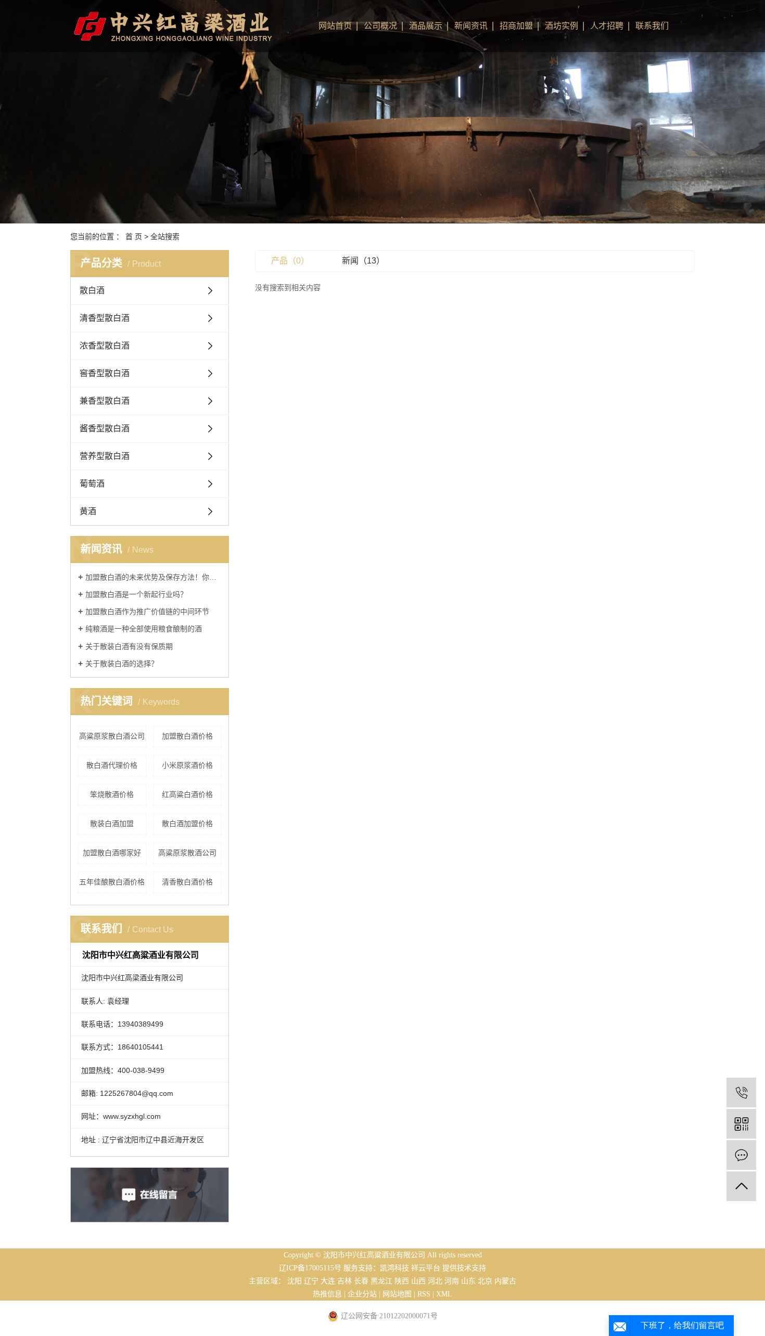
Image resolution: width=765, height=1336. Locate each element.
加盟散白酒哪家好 (112, 852)
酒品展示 (425, 25)
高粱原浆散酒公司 (187, 852)
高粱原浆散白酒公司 (112, 736)
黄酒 (88, 511)
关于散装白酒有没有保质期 (129, 646)
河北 (435, 1281)
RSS (423, 1294)
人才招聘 (606, 25)
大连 (328, 1281)
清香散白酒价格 (187, 882)
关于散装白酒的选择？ (121, 663)
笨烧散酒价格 (112, 794)
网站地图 (397, 1294)
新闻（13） (363, 260)
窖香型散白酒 (105, 373)
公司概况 (380, 25)
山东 (468, 1281)
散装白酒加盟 (112, 823)
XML (444, 1294)
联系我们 (652, 25)
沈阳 (294, 1281)
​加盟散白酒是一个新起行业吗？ (136, 594)
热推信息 (327, 1294)
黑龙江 (381, 1281)
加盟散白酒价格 (187, 736)
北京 (485, 1281)
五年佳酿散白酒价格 (112, 882)
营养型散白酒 (105, 456)
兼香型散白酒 (105, 400)
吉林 (344, 1281)
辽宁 (311, 1281)
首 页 (133, 236)
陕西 (401, 1281)
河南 (451, 1281)
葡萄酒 (92, 483)
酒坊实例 (561, 25)
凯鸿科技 (394, 1268)
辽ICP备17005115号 (310, 1268)
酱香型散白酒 (105, 428)
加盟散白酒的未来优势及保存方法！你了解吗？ (153, 577)
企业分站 (362, 1294)
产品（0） (290, 260)
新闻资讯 (471, 25)
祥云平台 (425, 1268)
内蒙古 (505, 1281)
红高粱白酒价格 (187, 794)
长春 (361, 1281)
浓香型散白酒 (105, 345)
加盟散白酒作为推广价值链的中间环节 (147, 611)
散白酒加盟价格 (187, 823)
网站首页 (335, 25)
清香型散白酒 (105, 318)
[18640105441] (741, 1092)
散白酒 (92, 290)
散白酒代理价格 (111, 765)
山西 (418, 1281)
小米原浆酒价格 (187, 765)
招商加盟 (516, 25)
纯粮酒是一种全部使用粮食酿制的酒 (143, 629)
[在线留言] (741, 1155)
